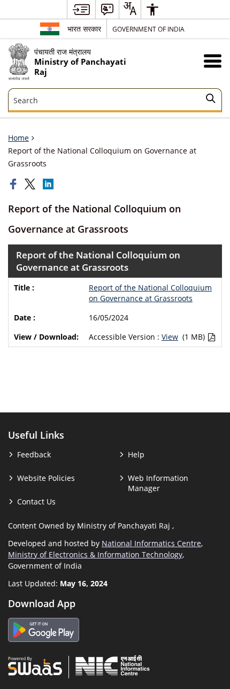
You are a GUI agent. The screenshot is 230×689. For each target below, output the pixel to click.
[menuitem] (81, 9)
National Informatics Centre (151, 543)
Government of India (148, 29)
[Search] (211, 100)
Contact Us (36, 501)
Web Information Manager (158, 483)
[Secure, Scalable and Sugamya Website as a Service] (35, 665)
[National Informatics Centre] (112, 665)
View (170, 337)
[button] (212, 60)
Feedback (34, 454)
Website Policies (46, 478)
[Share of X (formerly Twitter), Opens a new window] (31, 184)
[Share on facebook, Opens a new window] (14, 184)
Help (136, 454)
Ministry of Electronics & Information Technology (95, 554)
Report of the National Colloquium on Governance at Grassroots (150, 292)
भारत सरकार (84, 29)
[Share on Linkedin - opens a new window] (49, 184)
